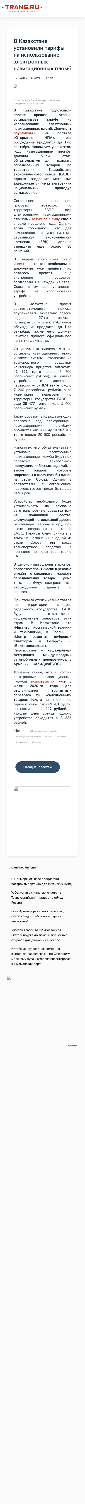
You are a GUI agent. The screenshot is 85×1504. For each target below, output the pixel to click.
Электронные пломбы (29, 737)
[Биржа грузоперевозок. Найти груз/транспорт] (22, 8)
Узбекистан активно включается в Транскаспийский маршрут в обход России (37, 897)
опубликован (25, 133)
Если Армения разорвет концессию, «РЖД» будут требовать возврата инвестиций (37, 916)
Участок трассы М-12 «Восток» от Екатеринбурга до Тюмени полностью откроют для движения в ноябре (39, 935)
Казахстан (22, 742)
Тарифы (37, 742)
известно (21, 264)
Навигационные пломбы (44, 731)
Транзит (62, 737)
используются (43, 681)
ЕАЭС (49, 737)
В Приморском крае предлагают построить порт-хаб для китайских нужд (41, 881)
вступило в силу (46, 219)
